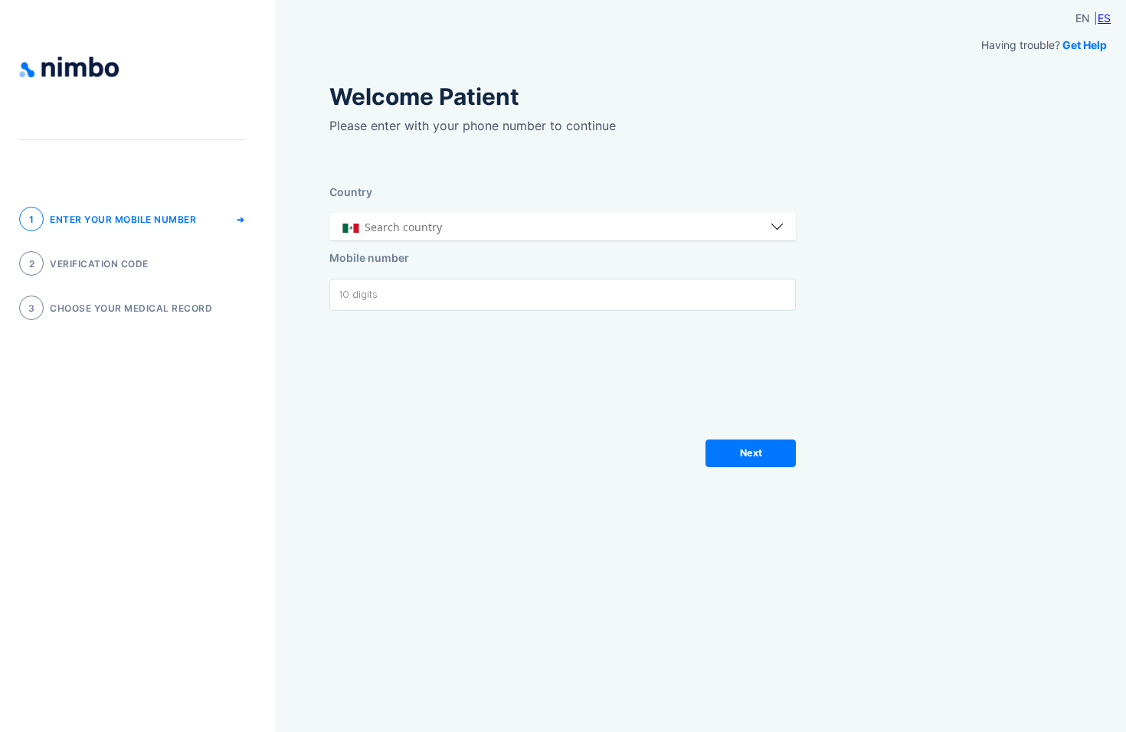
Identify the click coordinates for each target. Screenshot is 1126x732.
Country (350, 191)
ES (1104, 18)
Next (751, 453)
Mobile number (369, 257)
